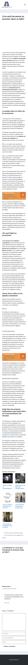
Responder (6, 603)
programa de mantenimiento (10, 435)
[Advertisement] (14, 37)
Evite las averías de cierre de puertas (13, 533)
